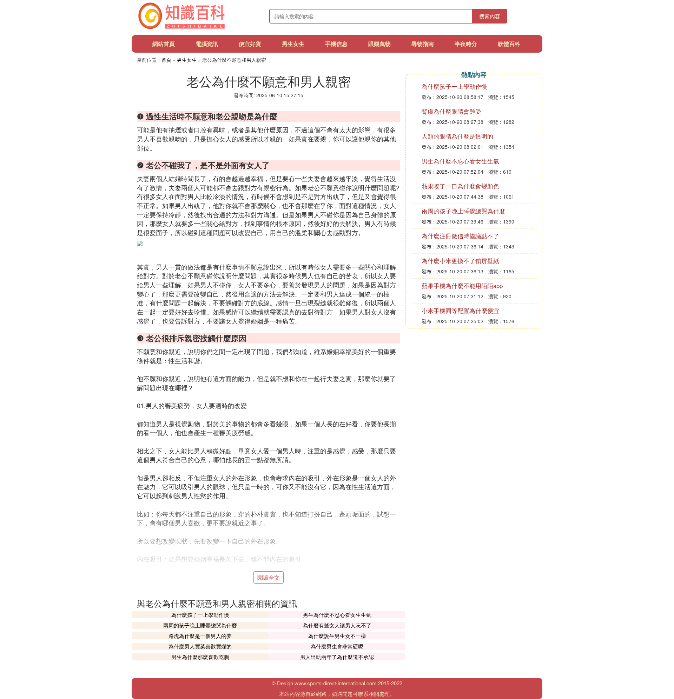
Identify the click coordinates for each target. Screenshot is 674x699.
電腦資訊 (207, 44)
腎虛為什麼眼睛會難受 (451, 111)
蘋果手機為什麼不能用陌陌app (462, 285)
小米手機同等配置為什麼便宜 (460, 310)
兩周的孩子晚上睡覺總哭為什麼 (200, 625)
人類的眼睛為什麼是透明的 (457, 136)
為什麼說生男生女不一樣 (337, 635)
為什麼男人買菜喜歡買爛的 (200, 646)
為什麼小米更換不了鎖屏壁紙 (460, 260)
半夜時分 (466, 44)
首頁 (166, 59)
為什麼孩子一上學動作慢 (200, 614)
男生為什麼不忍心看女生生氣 (337, 614)
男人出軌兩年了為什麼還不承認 (337, 656)
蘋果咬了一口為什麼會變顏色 (460, 185)
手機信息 (336, 44)
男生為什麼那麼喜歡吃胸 (200, 656)
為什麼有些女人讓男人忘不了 (337, 625)
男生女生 (293, 44)
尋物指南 (422, 44)
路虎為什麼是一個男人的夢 (200, 635)
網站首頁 (163, 44)
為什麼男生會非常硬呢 (337, 646)
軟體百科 (509, 44)
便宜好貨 (250, 44)
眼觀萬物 (379, 44)
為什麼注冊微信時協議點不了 (460, 235)
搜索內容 (489, 16)
